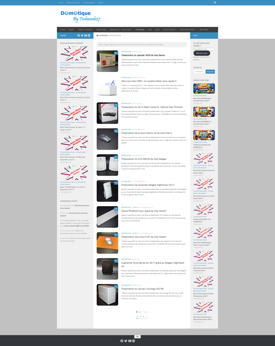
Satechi (135, 207)
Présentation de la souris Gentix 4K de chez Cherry (146, 133)
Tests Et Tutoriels (169, 30)
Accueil (60, 3)
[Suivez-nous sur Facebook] (78, 35)
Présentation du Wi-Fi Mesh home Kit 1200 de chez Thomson (152, 107)
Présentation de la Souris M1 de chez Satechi (143, 236)
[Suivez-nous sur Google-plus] (89, 35)
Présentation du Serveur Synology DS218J (142, 288)
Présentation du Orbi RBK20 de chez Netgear (144, 159)
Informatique (140, 30)
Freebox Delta (101, 30)
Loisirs (150, 30)
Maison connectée (85, 30)
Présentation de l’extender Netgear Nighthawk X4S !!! (148, 185)
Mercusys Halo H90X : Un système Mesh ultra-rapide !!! (148, 81)
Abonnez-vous (201, 53)
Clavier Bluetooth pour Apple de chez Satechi (143, 211)
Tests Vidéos (203, 30)
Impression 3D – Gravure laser (120, 30)
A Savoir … (72, 30)
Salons (157, 30)
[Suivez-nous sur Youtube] (85, 35)
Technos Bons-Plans (187, 30)
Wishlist (100, 3)
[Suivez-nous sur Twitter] (82, 35)
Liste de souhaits (89, 3)
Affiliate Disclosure (73, 3)
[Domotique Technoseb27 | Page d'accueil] (81, 16)
